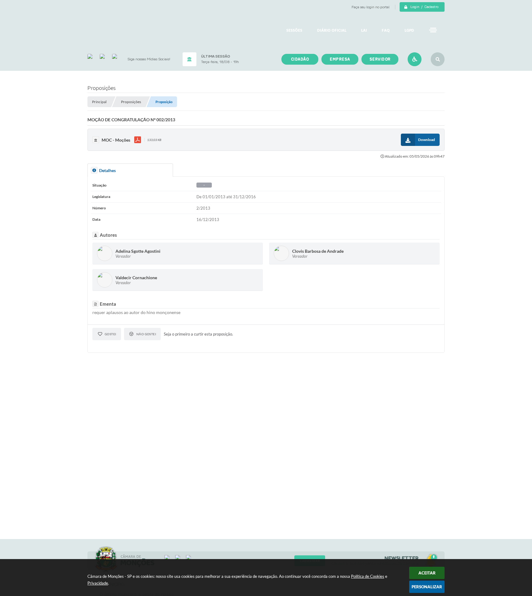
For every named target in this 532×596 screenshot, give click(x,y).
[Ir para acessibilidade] (414, 59)
